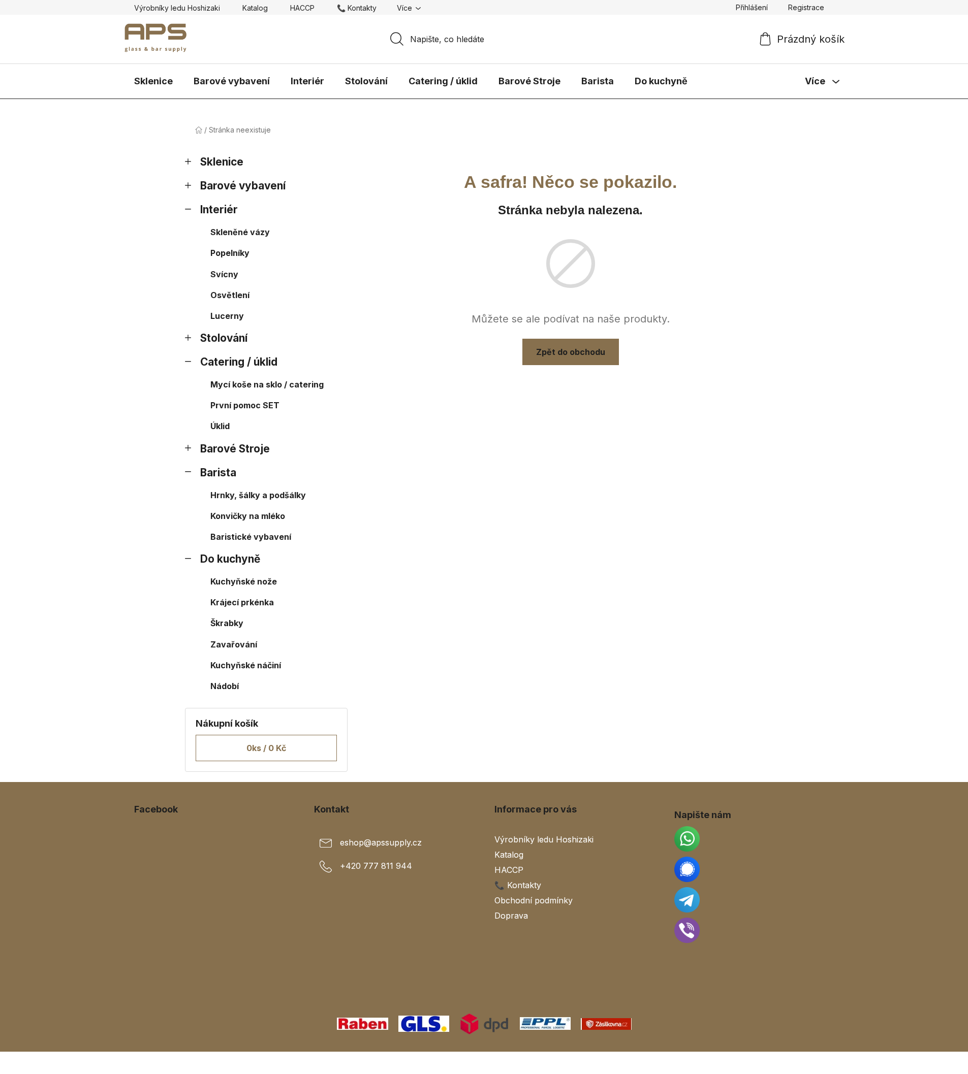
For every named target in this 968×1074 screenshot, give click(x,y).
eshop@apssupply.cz (381, 842)
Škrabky (226, 623)
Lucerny (227, 316)
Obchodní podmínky (533, 900)
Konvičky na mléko (247, 516)
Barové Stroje (235, 448)
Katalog (255, 8)
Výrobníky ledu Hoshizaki (177, 8)
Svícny (224, 274)
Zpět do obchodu (570, 352)
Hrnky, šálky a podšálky (258, 495)
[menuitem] (153, 81)
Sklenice (221, 161)
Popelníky (229, 253)
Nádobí (224, 686)
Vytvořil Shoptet (803, 1063)
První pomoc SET (244, 405)
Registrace (806, 7)
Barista (218, 472)
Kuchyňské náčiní (245, 665)
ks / (266, 748)
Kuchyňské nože (243, 581)
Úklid (220, 426)
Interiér (219, 209)
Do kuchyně (230, 558)
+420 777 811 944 (376, 866)
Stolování (223, 338)
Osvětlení (229, 295)
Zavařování (233, 644)
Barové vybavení (243, 185)
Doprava (511, 915)
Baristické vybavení (250, 537)
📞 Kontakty (357, 8)
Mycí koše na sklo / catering (267, 384)
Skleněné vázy (240, 232)
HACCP (302, 8)
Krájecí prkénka (242, 602)
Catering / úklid (238, 361)
